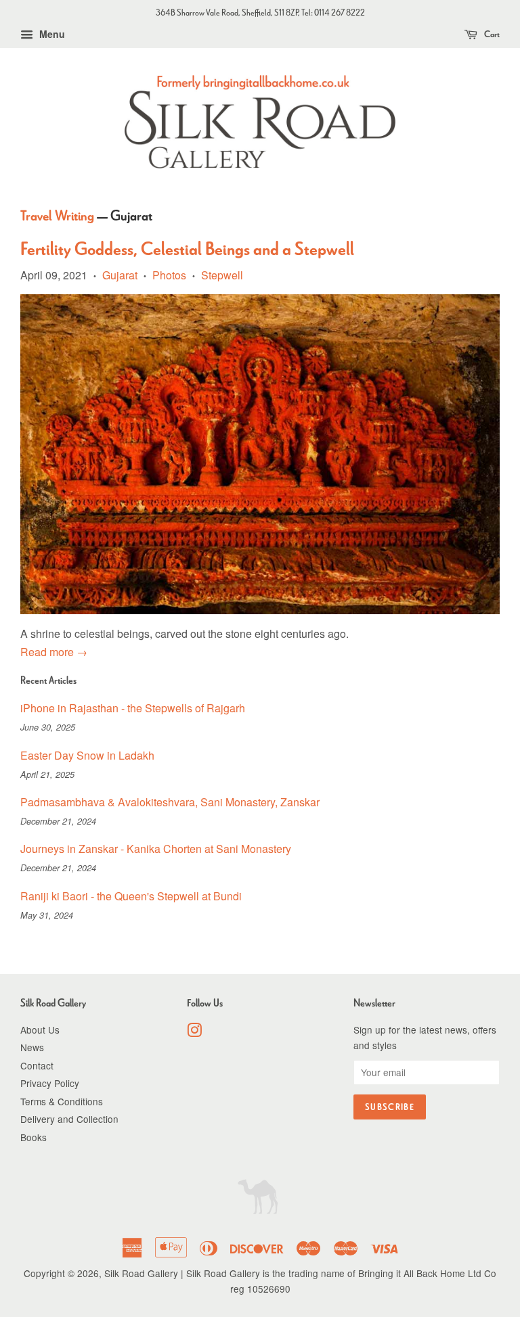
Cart (491, 34)
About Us (40, 1029)
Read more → (53, 652)
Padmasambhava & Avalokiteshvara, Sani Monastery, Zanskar (170, 802)
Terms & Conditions (61, 1101)
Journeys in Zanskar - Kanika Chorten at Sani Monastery (155, 848)
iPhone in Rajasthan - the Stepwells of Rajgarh (132, 708)
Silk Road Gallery (141, 1273)
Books (33, 1137)
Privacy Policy (49, 1083)
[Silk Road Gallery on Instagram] (194, 1032)
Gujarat (119, 275)
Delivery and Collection (69, 1119)
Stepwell (222, 275)
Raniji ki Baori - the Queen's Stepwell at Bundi (131, 896)
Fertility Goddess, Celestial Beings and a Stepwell (187, 248)
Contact (36, 1065)
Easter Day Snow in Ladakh (87, 755)
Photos (169, 275)
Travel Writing (57, 215)
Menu (51, 34)
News (32, 1047)
